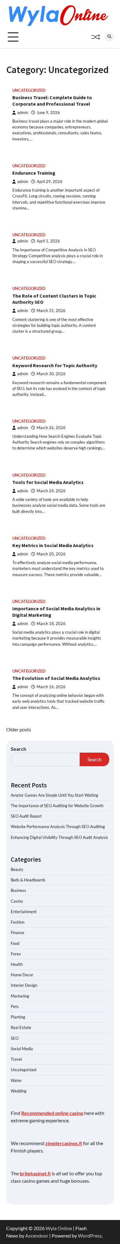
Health (17, 964)
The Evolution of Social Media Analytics (56, 678)
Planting (18, 1016)
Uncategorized (29, 90)
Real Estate (21, 1027)
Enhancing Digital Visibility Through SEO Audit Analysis (59, 837)
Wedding (18, 1090)
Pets (15, 1006)
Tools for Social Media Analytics (48, 482)
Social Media (22, 1048)
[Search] (109, 37)
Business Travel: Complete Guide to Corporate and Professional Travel (52, 100)
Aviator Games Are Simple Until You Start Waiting (54, 795)
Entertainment (24, 911)
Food (15, 943)
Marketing (20, 996)
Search (18, 749)
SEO (14, 1038)
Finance (17, 932)
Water (16, 1080)
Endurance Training (33, 173)
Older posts (18, 729)
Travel (16, 1059)
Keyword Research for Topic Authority (54, 365)
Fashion (17, 922)
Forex (16, 953)
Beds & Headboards (28, 879)
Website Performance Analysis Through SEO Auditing (58, 826)
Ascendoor (36, 1235)
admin (22, 112)
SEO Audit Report (26, 816)
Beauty (17, 869)
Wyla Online (59, 1228)
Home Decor (22, 974)
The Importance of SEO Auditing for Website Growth (57, 805)
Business (18, 890)
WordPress (90, 1235)
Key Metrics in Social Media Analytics (53, 545)
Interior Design (24, 985)
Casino (17, 901)
